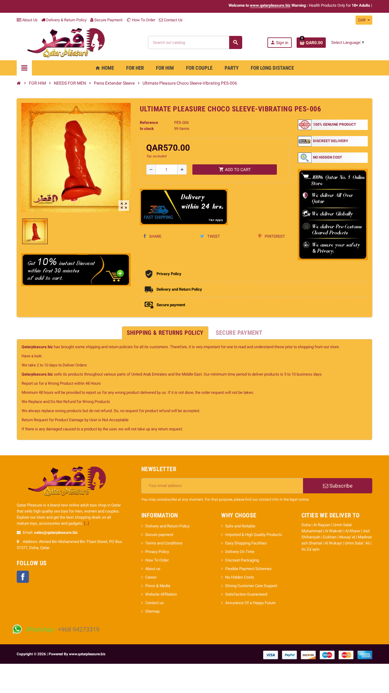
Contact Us (173, 20)
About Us (29, 20)
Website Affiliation (161, 594)
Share (154, 236)
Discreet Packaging (242, 560)
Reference (149, 122)
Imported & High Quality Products (253, 534)
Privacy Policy (157, 551)
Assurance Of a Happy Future (250, 602)
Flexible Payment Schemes (248, 568)
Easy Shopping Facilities (246, 543)
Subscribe (340, 486)
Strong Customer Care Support (251, 585)
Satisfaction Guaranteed (246, 594)
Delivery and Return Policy (167, 526)
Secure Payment (108, 20)
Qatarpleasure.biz (37, 347)
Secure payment (159, 534)
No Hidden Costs (239, 577)
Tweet (213, 236)
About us (152, 568)
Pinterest (274, 236)
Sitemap (152, 611)
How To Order (143, 20)
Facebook (23, 577)
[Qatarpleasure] (70, 42)
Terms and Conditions (164, 543)
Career (151, 577)
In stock (147, 128)
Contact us (154, 602)
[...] (86, 523)
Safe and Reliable (240, 526)
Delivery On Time (239, 551)
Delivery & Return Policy (66, 20)
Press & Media (157, 585)
